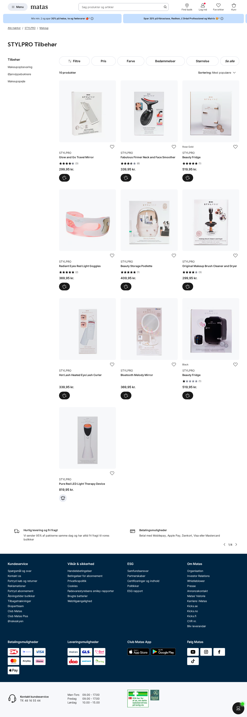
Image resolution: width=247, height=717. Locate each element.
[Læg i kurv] (64, 178)
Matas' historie (196, 596)
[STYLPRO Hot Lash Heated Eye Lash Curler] (87, 348)
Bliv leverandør (196, 626)
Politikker (133, 586)
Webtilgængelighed (80, 601)
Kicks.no (192, 611)
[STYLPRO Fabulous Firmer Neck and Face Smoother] (149, 130)
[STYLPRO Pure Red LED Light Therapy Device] (87, 454)
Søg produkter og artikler (98, 7)
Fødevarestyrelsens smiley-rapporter (91, 591)
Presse (191, 586)
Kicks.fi (191, 616)
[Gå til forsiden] (39, 7)
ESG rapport (135, 591)
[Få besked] (63, 498)
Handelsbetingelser (80, 570)
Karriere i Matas (197, 601)
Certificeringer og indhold (143, 581)
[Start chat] (238, 708)
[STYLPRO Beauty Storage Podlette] (149, 239)
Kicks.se (192, 606)
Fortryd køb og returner (22, 581)
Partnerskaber (136, 576)
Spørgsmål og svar (19, 570)
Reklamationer (17, 586)
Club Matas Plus (18, 616)
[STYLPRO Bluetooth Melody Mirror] (149, 348)
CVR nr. (191, 621)
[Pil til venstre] (224, 544)
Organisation (195, 570)
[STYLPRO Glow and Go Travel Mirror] (87, 130)
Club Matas (15, 611)
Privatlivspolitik (77, 581)
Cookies (73, 586)
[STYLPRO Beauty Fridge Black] (210, 348)
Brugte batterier (78, 596)
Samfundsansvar (138, 570)
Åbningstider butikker (21, 596)
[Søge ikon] (165, 7)
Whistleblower (196, 581)
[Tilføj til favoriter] (112, 147)
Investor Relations (198, 576)
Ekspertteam (16, 606)
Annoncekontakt (197, 591)
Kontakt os (14, 576)
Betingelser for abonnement (85, 576)
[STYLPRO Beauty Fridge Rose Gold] (210, 130)
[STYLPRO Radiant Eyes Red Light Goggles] (87, 239)
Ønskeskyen (15, 621)
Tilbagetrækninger (19, 601)
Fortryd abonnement (20, 591)
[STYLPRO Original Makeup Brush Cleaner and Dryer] (210, 239)
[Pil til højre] (244, 18)
